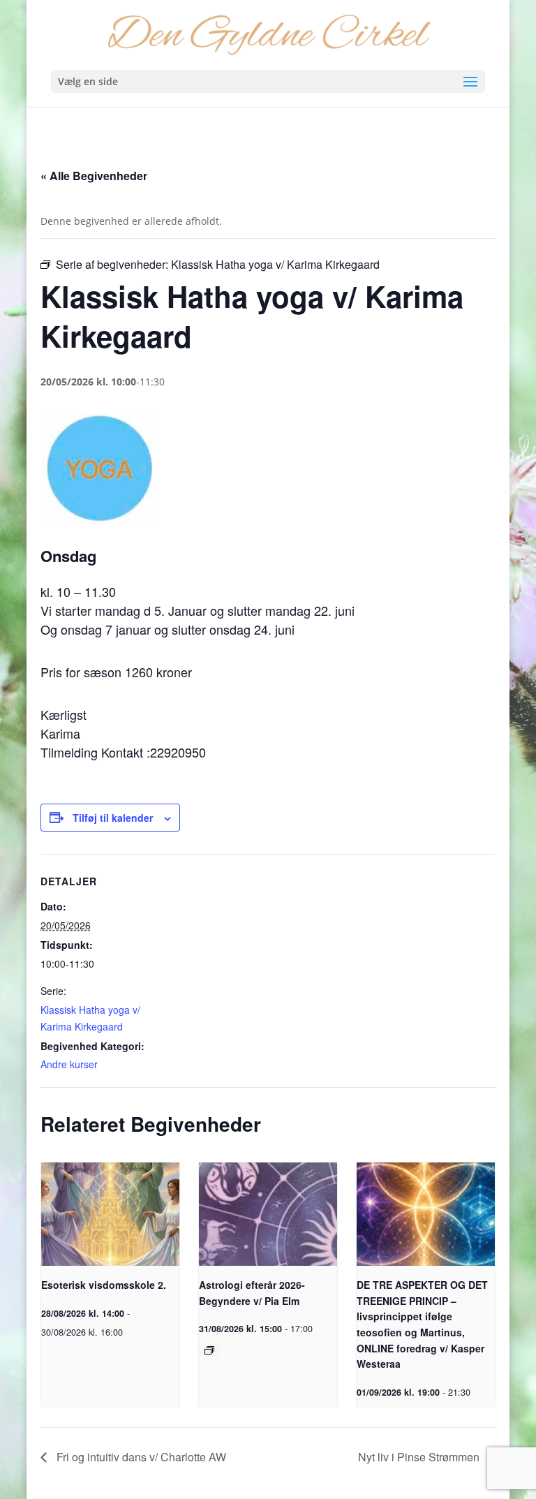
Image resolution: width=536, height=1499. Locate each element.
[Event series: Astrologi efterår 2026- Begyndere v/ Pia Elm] (209, 1350)
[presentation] (110, 1214)
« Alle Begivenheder (93, 176)
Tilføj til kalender (113, 818)
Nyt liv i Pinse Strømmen (420, 1457)
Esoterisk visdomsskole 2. (103, 1285)
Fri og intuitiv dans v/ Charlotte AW (140, 1457)
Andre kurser (69, 1064)
